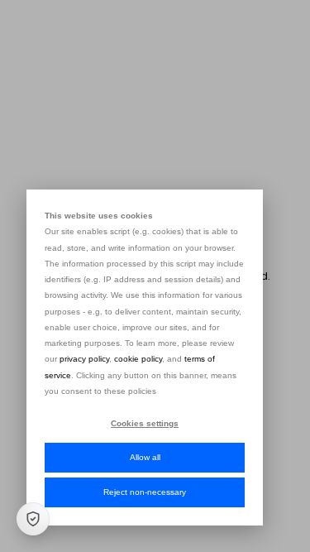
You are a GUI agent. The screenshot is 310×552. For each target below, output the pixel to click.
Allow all (145, 457)
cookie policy (138, 358)
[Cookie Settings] (33, 518)
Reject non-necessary (144, 492)
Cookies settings (145, 423)
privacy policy (84, 358)
